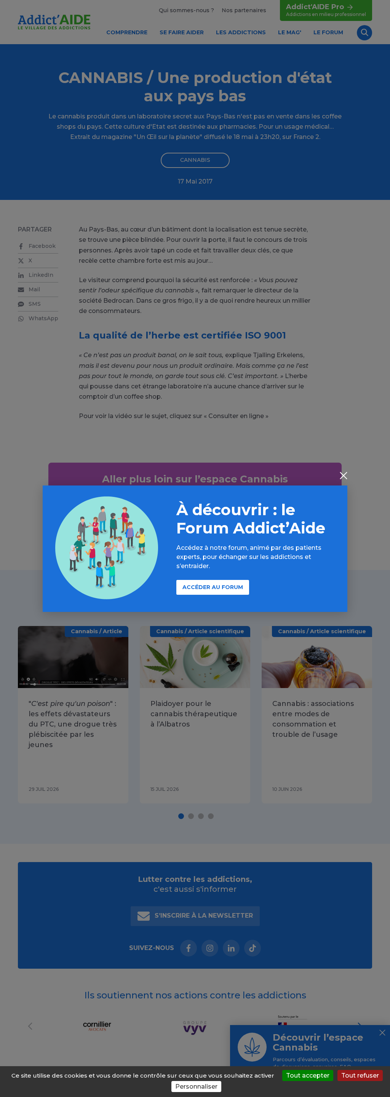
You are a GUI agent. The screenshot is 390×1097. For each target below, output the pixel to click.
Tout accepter (307, 1075)
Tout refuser (360, 1075)
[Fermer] (343, 476)
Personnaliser (196, 1086)
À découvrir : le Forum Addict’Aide (250, 518)
